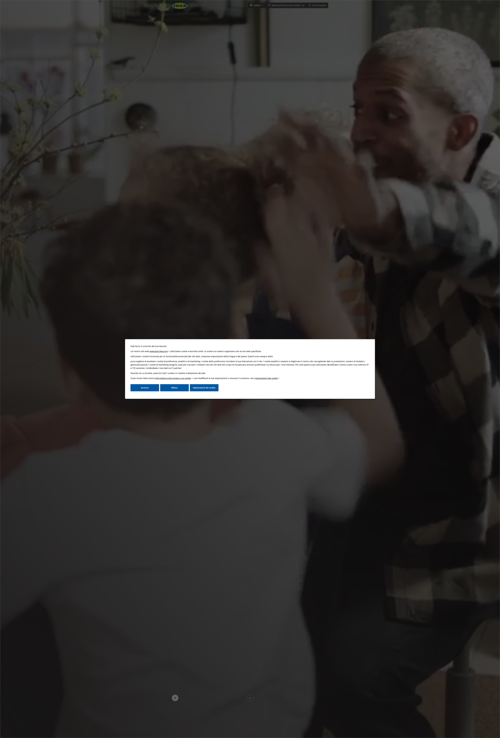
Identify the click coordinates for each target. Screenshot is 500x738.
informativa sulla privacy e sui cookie (173, 378)
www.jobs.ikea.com (159, 351)
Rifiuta (174, 387)
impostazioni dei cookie (266, 378)
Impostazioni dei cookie (204, 387)
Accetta (145, 387)
